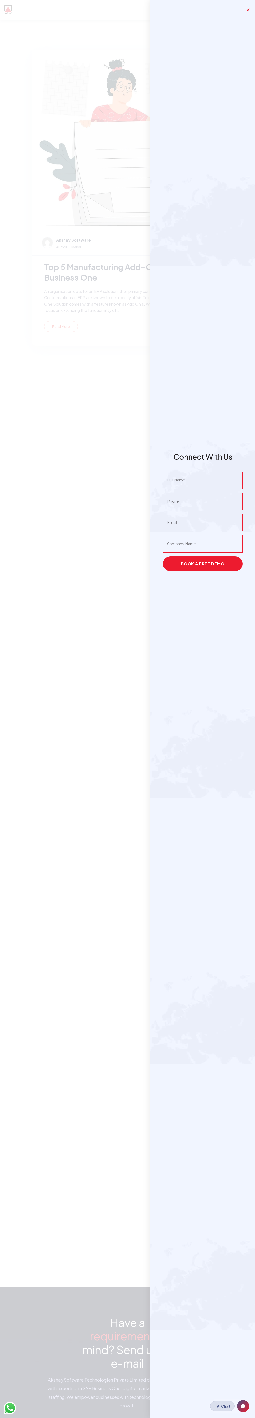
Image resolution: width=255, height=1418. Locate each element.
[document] (127, 709)
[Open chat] (243, 1406)
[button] (248, 10)
